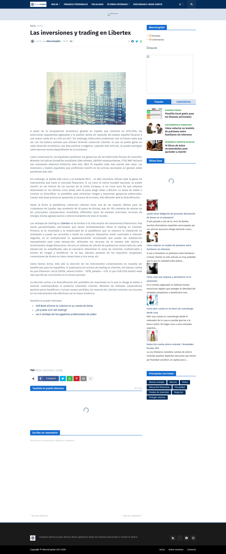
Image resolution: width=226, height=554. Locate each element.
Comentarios (157, 39)
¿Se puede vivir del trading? (51, 309)
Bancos (173, 382)
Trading (58, 370)
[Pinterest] (76, 378)
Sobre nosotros (176, 549)
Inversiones (48, 370)
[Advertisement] (86, 342)
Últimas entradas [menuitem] (117, 4)
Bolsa (40, 26)
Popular (159, 101)
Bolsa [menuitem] (54, 4)
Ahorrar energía (156, 382)
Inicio (33, 26)
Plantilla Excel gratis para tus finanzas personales (179, 115)
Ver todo (138, 388)
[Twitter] (137, 41)
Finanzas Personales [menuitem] (76, 4)
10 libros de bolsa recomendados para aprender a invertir (176, 148)
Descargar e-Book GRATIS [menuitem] (147, 4)
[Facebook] (132, 41)
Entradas (155, 36)
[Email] (83, 378)
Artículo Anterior (40, 516)
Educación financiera (159, 387)
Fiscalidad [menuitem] (97, 4)
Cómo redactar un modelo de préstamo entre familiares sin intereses (179, 131)
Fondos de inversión (159, 392)
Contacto (191, 549)
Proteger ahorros (157, 397)
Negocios (178, 392)
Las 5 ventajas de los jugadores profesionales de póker (66, 314)
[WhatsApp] (141, 41)
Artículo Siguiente (132, 516)
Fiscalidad (180, 387)
